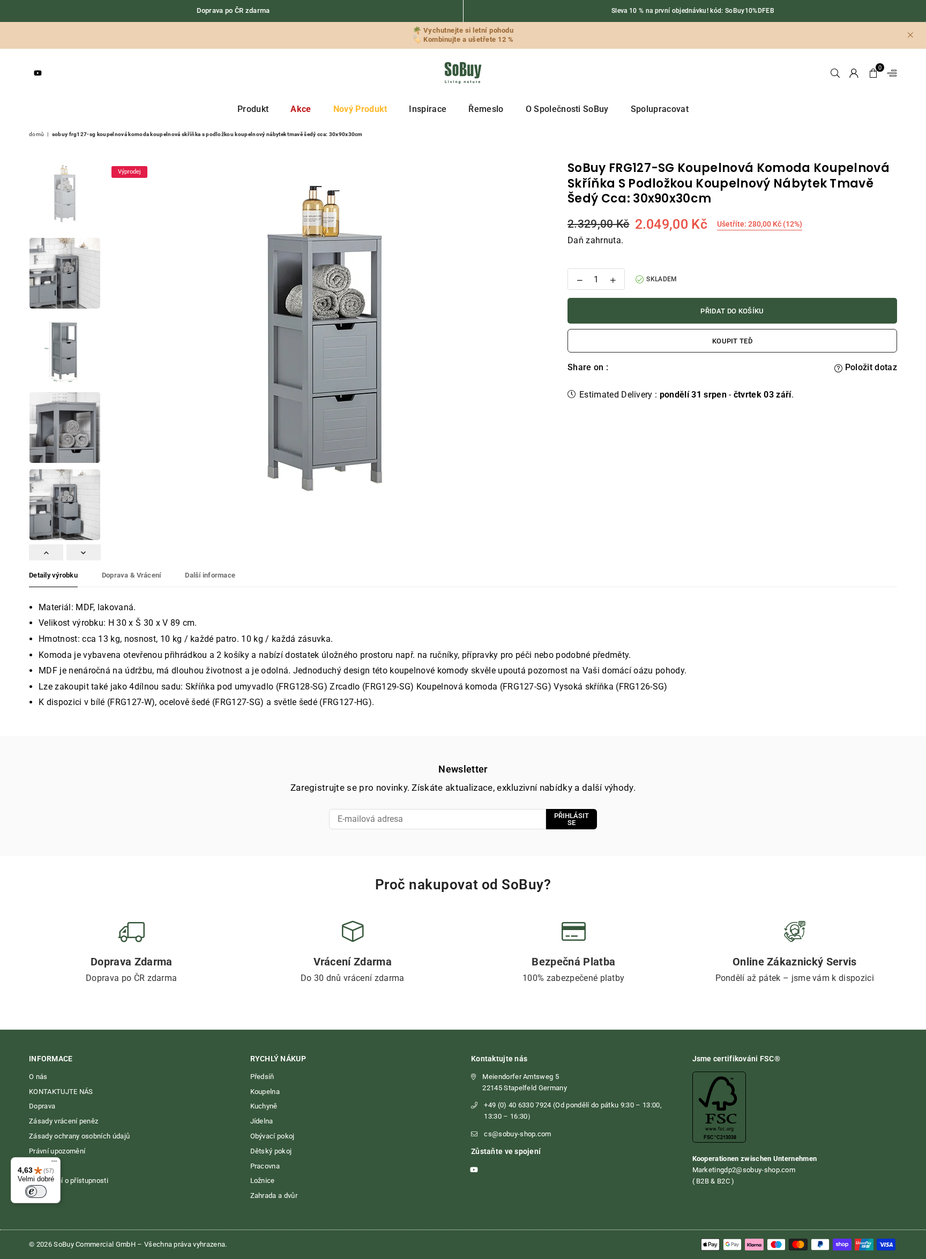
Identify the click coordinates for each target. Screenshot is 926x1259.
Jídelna (261, 1121)
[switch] (36, 1191)
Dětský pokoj (271, 1151)
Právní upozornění (57, 1151)
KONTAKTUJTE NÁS (61, 1092)
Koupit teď (732, 341)
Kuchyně (264, 1106)
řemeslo (485, 109)
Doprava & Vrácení (131, 575)
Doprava (42, 1106)
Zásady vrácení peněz (63, 1121)
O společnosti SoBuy (567, 109)
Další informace (210, 575)
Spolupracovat (660, 109)
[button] (873, 73)
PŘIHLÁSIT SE (571, 819)
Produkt (252, 109)
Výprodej (129, 171)
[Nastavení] (890, 73)
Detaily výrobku (53, 575)
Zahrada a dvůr (273, 1195)
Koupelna (265, 1092)
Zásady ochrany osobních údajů (79, 1136)
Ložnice (262, 1180)
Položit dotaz (870, 367)
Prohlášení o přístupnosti (68, 1180)
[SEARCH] (835, 73)
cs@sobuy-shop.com (517, 1134)
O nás (38, 1077)
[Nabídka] (54, 1163)
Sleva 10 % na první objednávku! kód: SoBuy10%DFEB (692, 10)
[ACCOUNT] (854, 73)
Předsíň (262, 1077)
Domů (36, 134)
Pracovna (265, 1166)
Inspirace (427, 109)
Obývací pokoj (272, 1136)
